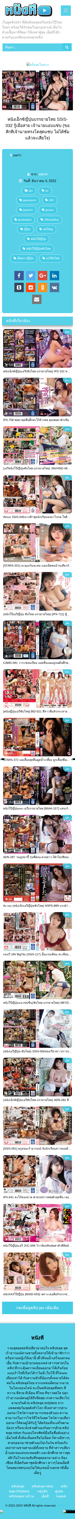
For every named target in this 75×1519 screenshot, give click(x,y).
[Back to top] (62, 1507)
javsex (49, 210)
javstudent (24, 219)
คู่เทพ (59, 1491)
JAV (51, 200)
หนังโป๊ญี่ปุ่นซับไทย (38, 248)
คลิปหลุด (17, 1486)
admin (43, 174)
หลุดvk (61, 1496)
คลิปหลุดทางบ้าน (21, 1496)
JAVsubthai (51, 219)
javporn (28, 210)
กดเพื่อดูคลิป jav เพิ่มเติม (37, 1308)
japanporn (29, 200)
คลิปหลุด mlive (42, 1486)
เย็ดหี (45, 1496)
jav (31, 190)
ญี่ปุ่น (27, 229)
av (46, 190)
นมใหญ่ (48, 229)
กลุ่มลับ (42, 1491)
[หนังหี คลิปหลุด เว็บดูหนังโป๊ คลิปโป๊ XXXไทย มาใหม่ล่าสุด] (30, 10)
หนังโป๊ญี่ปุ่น (38, 239)
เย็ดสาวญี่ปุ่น (25, 258)
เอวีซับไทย (53, 258)
